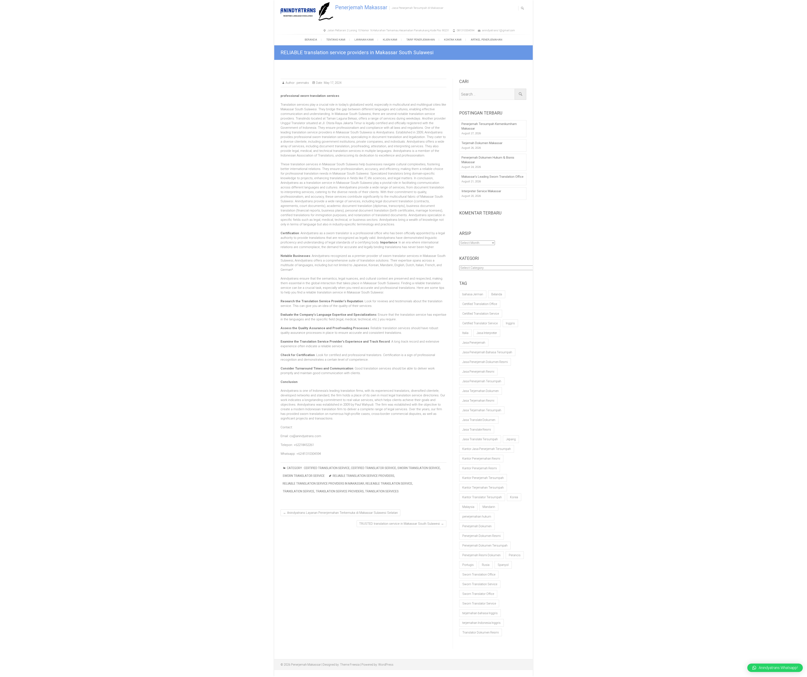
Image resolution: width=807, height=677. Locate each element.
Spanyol (503, 565)
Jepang (511, 439)
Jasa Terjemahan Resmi (478, 400)
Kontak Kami (453, 39)
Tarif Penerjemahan (420, 39)
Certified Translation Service (327, 468)
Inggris (510, 323)
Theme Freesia (350, 664)
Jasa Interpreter (487, 333)
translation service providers (340, 491)
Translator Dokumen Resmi (480, 632)
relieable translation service (388, 483)
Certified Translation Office (479, 304)
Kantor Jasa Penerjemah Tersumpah (486, 449)
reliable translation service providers (363, 475)
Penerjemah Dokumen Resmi (481, 536)
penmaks (302, 82)
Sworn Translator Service (304, 475)
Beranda (311, 39)
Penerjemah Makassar (361, 7)
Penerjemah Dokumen (477, 526)
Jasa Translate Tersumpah (480, 439)
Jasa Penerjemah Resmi (478, 371)
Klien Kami (390, 39)
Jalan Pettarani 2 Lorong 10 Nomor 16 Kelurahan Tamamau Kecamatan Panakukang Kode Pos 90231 (388, 30)
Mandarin (489, 507)
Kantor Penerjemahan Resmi (481, 458)
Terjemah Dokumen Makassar (482, 143)
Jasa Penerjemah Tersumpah (481, 381)
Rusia (485, 565)
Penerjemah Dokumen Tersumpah (485, 545)
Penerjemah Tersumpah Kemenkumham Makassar (489, 126)
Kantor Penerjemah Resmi (479, 468)
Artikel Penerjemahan (486, 39)
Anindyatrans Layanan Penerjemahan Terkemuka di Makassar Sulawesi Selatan (340, 513)
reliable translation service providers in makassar (323, 483)
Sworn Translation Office (478, 574)
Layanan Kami (364, 39)
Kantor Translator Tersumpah (482, 497)
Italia (465, 333)
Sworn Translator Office (478, 593)
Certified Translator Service (373, 468)
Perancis (515, 555)
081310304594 (465, 30)
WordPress (385, 664)
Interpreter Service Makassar (481, 191)
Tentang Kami (335, 39)
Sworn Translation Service (418, 468)
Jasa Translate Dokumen (478, 420)
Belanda (496, 294)
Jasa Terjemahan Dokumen (480, 391)
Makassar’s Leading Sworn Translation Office (492, 177)
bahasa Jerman (472, 294)
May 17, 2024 (332, 82)
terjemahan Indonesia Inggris (481, 622)
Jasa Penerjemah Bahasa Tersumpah (487, 352)
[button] (775, 668)
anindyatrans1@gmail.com (498, 30)
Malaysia (468, 507)
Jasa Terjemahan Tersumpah (481, 410)
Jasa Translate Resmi (476, 429)
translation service (298, 491)
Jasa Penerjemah (473, 342)
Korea (514, 497)
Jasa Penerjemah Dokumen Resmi (485, 362)
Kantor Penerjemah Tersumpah (483, 478)
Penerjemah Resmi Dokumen (481, 555)
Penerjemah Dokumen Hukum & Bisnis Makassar (488, 160)
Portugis (468, 565)
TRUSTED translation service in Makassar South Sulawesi (401, 524)
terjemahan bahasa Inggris (480, 613)
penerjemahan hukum (476, 516)
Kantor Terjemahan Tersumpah (483, 487)
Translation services (382, 491)
